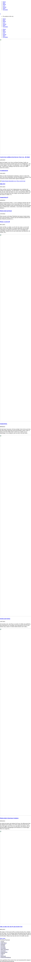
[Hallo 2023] (12, 181)
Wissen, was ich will (5, 221)
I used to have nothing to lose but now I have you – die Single (15, 157)
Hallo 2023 (2, 183)
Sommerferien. (3, 423)
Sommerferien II (4, 197)
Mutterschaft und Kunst (6, 210)
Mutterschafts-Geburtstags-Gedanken (9, 818)
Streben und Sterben (5, 618)
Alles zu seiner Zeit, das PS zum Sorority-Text (11, 926)
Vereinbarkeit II (4, 170)
